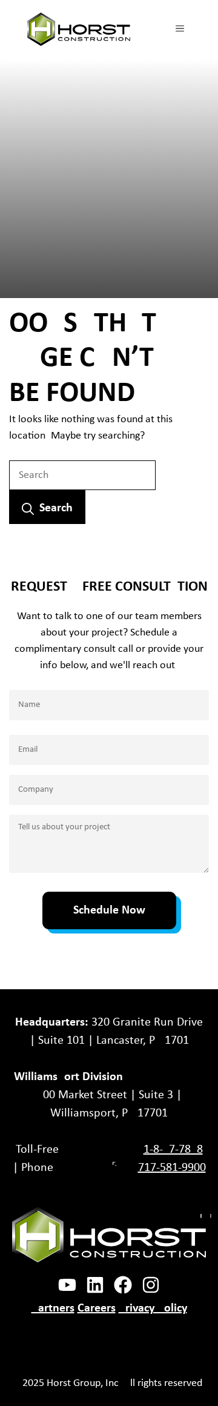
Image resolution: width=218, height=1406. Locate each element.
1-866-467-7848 (173, 1150)
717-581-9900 (172, 1168)
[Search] (47, 507)
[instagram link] (95, 1285)
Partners (52, 1308)
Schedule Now (109, 910)
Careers (97, 1308)
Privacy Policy (153, 1308)
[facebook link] (67, 1285)
